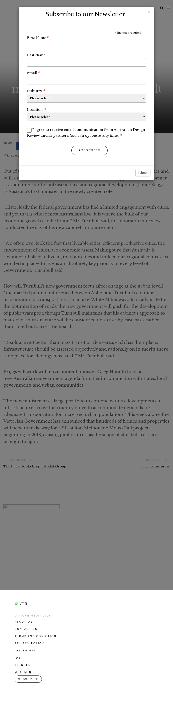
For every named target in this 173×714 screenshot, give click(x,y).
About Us (24, 621)
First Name (38, 37)
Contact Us (26, 629)
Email (34, 72)
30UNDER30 (25, 665)
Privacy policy (29, 643)
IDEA (19, 657)
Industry (36, 90)
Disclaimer (25, 650)
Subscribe (89, 150)
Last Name (36, 55)
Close (143, 173)
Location (36, 109)
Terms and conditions (37, 636)
